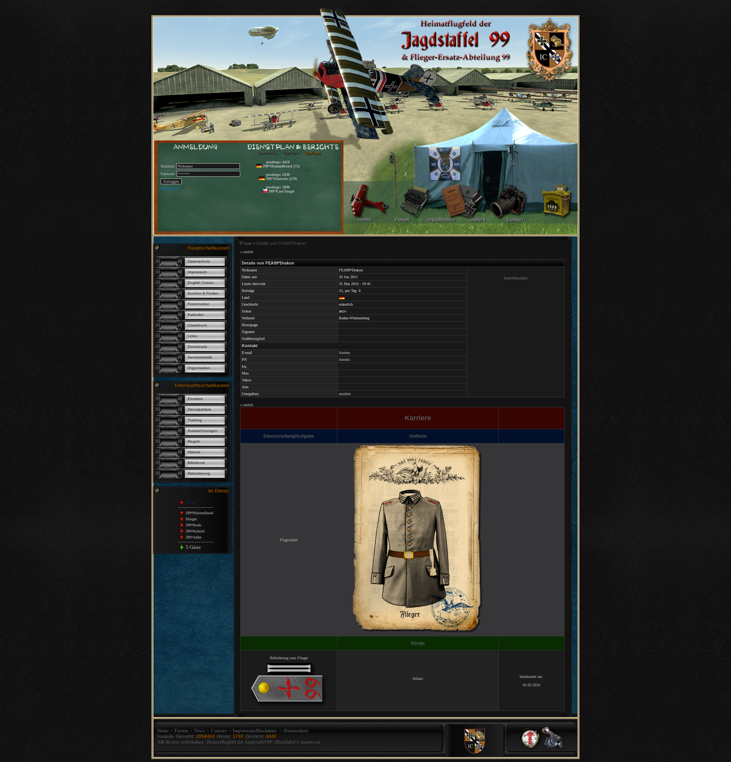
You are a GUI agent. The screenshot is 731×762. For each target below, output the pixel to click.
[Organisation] (462, 223)
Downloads (197, 346)
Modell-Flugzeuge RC (293, 200)
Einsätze (195, 399)
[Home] (368, 223)
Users (247, 243)
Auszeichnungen (202, 431)
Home (163, 730)
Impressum (197, 272)
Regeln (194, 441)
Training (195, 420)
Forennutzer (198, 304)
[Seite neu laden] (553, 748)
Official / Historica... (292, 163)
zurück (246, 252)
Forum (181, 730)
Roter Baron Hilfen (291, 212)
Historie (194, 452)
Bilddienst (196, 463)
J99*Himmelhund (199, 513)
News (199, 730)
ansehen (345, 394)
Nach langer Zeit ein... (293, 175)
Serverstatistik (200, 357)
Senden (344, 353)
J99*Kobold (195, 531)
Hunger (191, 519)
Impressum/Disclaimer (255, 730)
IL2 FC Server (287, 187)
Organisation (199, 368)
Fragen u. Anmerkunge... (295, 181)
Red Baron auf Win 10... (295, 193)
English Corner (201, 283)
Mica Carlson (286, 206)
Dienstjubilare (199, 409)
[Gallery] (509, 223)
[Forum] (415, 223)
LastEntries (267, 153)
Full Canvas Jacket (290, 218)
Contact (219, 730)
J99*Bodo (193, 525)
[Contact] (556, 223)
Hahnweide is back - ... (294, 169)
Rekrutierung (199, 473)
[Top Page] (530, 748)
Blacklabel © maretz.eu (297, 742)
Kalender (196, 314)
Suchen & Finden (203, 293)
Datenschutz (199, 261)
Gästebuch (197, 325)
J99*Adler (193, 537)
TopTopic (290, 153)
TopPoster (313, 153)
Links (192, 336)
